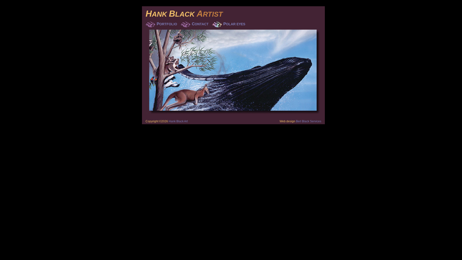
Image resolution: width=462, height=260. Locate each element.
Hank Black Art (178, 121)
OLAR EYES (234, 24)
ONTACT (200, 24)
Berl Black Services (308, 121)
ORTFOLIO (167, 24)
